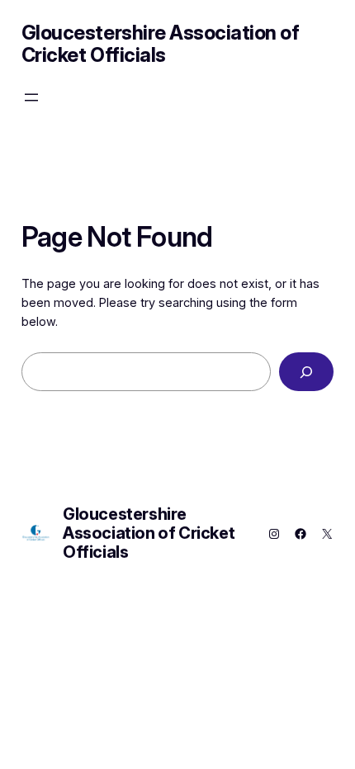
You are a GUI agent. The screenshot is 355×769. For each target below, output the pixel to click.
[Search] (306, 371)
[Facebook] (300, 533)
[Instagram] (274, 533)
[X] (327, 533)
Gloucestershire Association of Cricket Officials (160, 44)
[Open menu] (31, 97)
